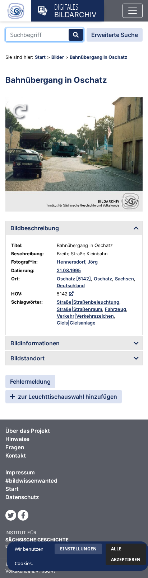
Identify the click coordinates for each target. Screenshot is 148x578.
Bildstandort (27, 358)
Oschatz (103, 278)
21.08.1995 (69, 270)
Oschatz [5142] (74, 278)
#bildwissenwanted (31, 480)
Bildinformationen (35, 343)
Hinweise (17, 439)
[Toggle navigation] (132, 11)
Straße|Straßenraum (79, 309)
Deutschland (71, 285)
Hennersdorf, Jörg (77, 262)
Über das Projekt (27, 430)
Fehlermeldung (30, 381)
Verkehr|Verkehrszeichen (85, 316)
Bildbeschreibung (34, 228)
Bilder (57, 57)
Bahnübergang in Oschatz (98, 57)
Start (40, 57)
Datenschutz (22, 497)
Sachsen (124, 278)
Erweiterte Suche (114, 34)
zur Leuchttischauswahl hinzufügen (67, 396)
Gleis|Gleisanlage (76, 323)
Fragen (14, 447)
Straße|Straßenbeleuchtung (88, 302)
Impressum (20, 472)
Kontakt (15, 455)
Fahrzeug (115, 309)
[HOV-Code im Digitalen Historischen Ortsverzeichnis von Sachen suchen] (71, 294)
